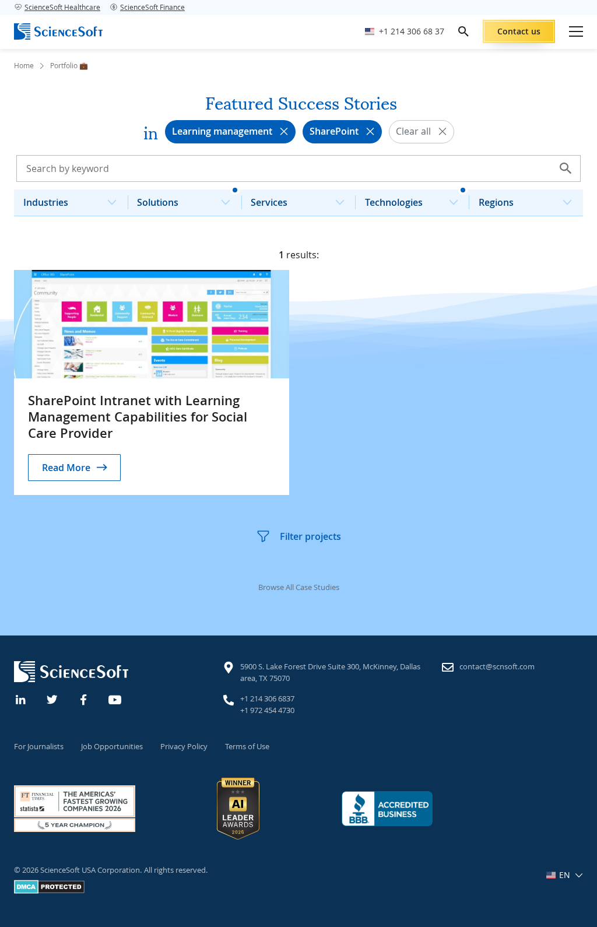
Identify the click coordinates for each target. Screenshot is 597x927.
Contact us (518, 31)
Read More (66, 467)
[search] (463, 31)
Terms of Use (247, 746)
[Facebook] (84, 698)
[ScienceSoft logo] (58, 31)
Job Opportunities (112, 746)
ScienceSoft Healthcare (62, 7)
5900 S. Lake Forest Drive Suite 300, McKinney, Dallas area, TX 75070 (330, 672)
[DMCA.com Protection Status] (49, 891)
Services (269, 202)
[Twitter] (52, 698)
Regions (496, 202)
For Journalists (39, 746)
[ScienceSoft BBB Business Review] (387, 808)
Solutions (157, 202)
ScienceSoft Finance (152, 7)
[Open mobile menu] (576, 31)
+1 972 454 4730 (267, 710)
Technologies (394, 202)
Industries (45, 202)
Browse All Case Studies (298, 587)
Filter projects (310, 536)
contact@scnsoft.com (497, 666)
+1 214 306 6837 (267, 698)
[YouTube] (115, 698)
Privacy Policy (184, 746)
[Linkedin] (21, 698)
